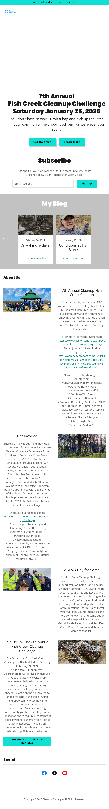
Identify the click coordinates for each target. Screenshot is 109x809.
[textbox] (43, 184)
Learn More (72, 142)
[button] (103, 12)
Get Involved (42, 142)
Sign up (86, 183)
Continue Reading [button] (35, 258)
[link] (10, 11)
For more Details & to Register (27, 741)
